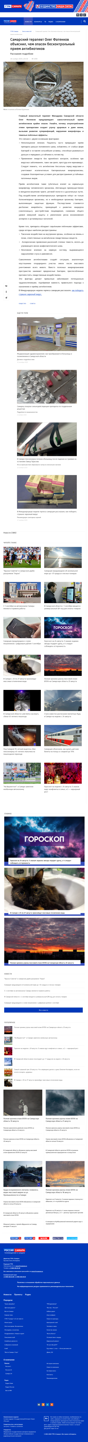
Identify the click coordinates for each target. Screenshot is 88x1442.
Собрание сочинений (11, 1345)
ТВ (45, 22)
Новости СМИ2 (9, 533)
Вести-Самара (8, 1311)
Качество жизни (52, 1330)
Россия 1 (8, 1366)
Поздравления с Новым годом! (14, 1333)
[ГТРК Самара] (14, 22)
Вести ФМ (8, 1390)
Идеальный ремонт (53, 1341)
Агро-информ (51, 1315)
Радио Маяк (9, 1383)
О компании (60, 22)
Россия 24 (8, 1370)
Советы (32, 303)
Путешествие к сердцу (54, 1337)
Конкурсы (38, 22)
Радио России (9, 1387)
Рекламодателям (52, 1378)
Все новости (43, 1010)
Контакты (50, 1374)
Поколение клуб (9, 1337)
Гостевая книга (51, 1371)
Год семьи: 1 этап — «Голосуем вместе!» (59, 1348)
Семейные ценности (10, 1341)
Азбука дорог (51, 1311)
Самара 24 (8, 1373)
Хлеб (6, 1348)
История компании (53, 1363)
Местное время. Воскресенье (13, 1326)
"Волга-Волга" (51, 1333)
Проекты (18, 1295)
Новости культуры (52, 1319)
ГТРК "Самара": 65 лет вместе (13, 1319)
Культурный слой (52, 1322)
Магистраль (8, 1322)
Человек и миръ (52, 1326)
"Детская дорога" (9, 1307)
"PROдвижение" (52, 1304)
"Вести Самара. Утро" (11, 1352)
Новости (28, 22)
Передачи (8, 1300)
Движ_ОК (50, 1352)
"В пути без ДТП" (52, 1345)
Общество (22, 303)
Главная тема (8, 1315)
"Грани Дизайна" (9, 1304)
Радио (50, 22)
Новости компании (53, 1367)
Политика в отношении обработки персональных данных (38, 1282)
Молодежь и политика (11, 1330)
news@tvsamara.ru (21, 1266)
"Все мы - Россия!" (52, 1307)
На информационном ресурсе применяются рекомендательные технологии (45, 1286)
